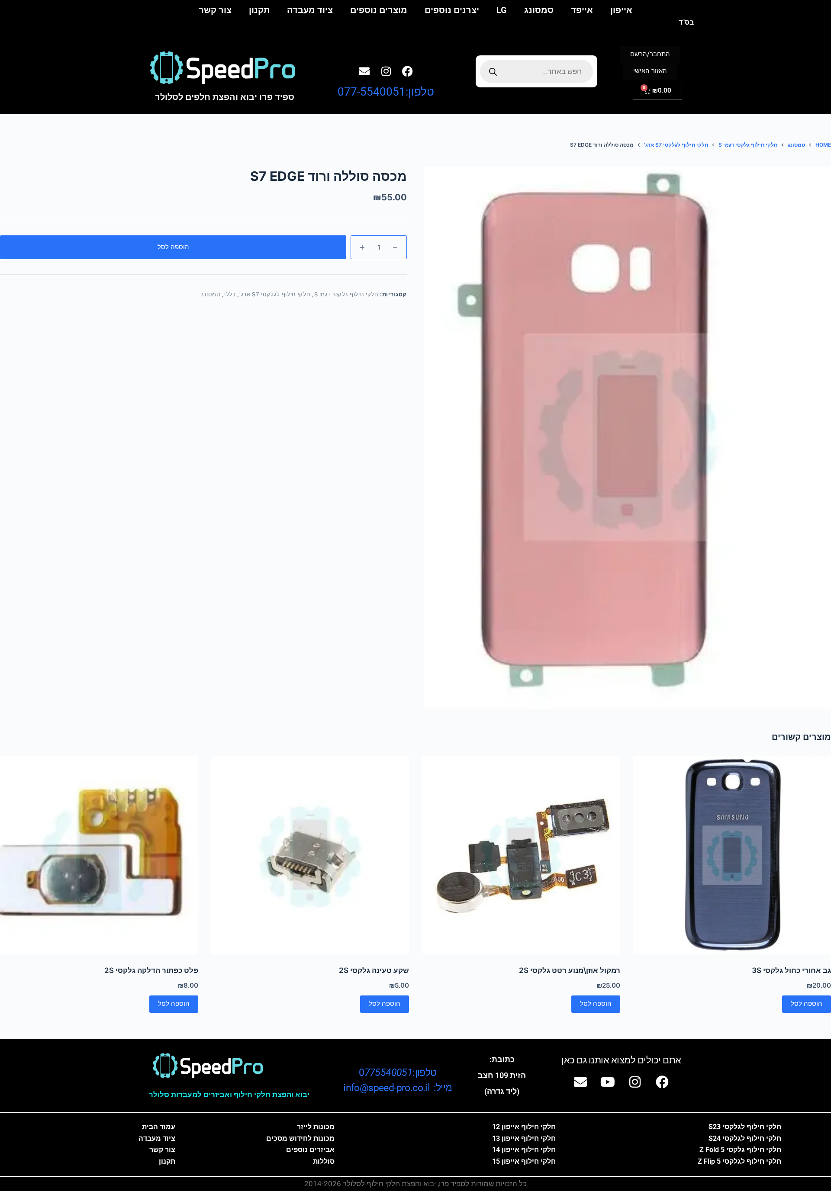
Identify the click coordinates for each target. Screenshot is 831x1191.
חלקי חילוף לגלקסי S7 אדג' (274, 294)
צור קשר (215, 10)
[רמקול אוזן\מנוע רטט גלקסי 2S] (521, 855)
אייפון (621, 10)
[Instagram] (386, 71)
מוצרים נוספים (378, 10)
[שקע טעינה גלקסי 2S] (310, 855)
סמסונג (539, 10)
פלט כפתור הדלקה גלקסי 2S (151, 970)
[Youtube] (607, 1082)
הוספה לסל (173, 247)
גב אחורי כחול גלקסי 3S (791, 970)
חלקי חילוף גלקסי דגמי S (346, 294)
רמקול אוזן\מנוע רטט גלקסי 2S (569, 970)
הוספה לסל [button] (806, 1003)
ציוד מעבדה (310, 10)
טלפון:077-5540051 (386, 91)
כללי (230, 294)
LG (501, 10)
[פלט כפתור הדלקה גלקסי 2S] (99, 855)
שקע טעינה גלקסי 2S (374, 970)
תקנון (259, 10)
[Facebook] (408, 71)
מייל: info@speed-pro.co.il (397, 1088)
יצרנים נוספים (452, 10)
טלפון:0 (397, 1073)
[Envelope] (364, 71)
